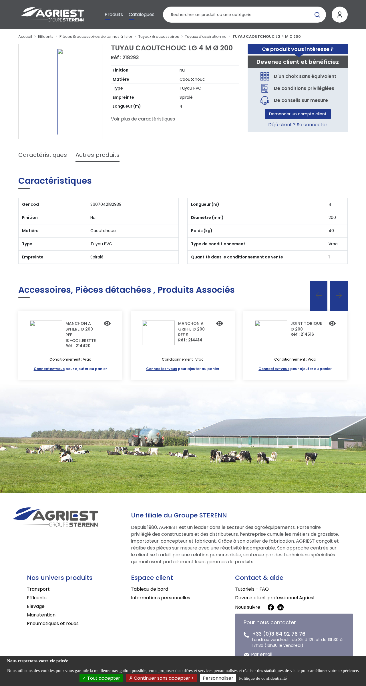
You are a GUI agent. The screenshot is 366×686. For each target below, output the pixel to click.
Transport (38, 589)
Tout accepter (103, 678)
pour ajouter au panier (70, 368)
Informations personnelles (160, 597)
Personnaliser (218, 678)
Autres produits (97, 155)
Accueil (25, 36)
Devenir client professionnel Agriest (275, 597)
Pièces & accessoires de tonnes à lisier (95, 36)
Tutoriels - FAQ (252, 589)
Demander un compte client (298, 114)
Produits (114, 14)
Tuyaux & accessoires (158, 36)
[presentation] (318, 296)
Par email (261, 654)
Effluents (45, 36)
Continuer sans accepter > (163, 678)
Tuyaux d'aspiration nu (205, 36)
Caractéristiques (42, 155)
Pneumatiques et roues (53, 623)
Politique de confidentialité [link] (263, 678)
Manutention (41, 615)
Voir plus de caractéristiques (143, 119)
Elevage (36, 606)
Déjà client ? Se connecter (297, 124)
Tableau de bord (149, 589)
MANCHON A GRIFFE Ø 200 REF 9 (191, 329)
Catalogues (141, 14)
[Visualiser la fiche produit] (107, 324)
